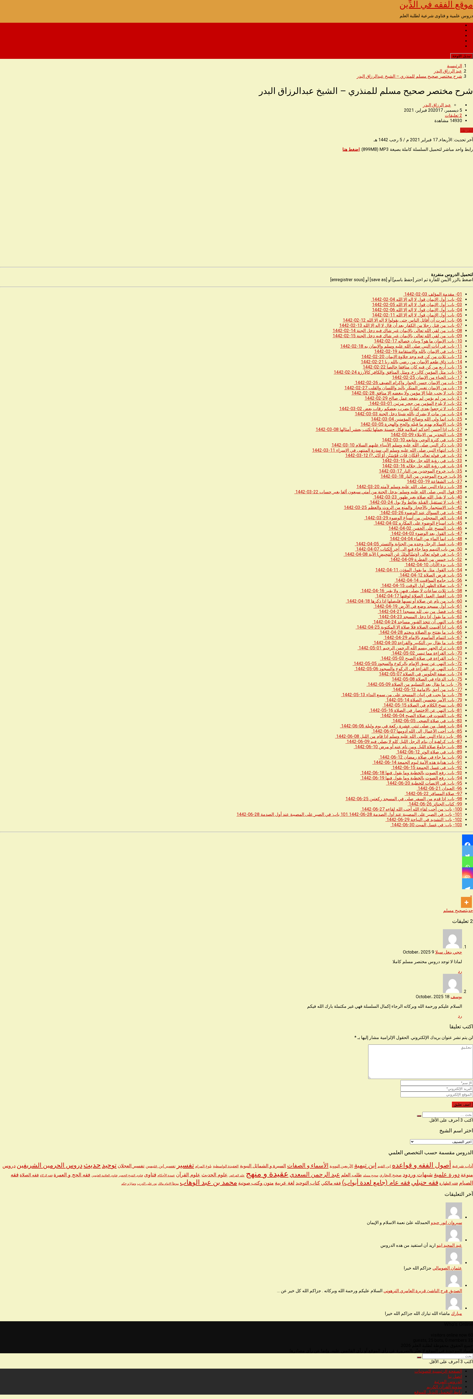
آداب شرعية (462, 1166)
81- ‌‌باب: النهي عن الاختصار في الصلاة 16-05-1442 (415, 710)
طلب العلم (351, 1175)
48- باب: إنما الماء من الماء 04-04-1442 (426, 538)
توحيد (109, 1165)
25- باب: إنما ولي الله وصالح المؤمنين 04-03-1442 (416, 419)
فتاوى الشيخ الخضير (131, 1175)
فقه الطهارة (448, 1183)
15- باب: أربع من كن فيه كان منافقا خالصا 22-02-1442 (412, 367)
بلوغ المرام (203, 1166)
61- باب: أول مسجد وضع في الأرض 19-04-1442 (417, 606)
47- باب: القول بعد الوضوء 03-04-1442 (426, 533)
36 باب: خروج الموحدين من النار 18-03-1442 (421, 476)
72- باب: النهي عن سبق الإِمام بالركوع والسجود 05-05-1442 (407, 663)
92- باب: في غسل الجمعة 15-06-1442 (426, 767)
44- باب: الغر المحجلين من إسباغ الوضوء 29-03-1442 (413, 517)
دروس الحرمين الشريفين (49, 1165)
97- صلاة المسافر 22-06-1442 (433, 793)
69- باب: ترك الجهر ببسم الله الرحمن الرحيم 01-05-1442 (409, 647)
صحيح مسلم (454, 910)
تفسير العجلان (131, 1165)
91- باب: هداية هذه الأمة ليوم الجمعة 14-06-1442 (417, 762)
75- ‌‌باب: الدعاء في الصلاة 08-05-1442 (427, 679)
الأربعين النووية (341, 1166)
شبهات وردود (418, 1174)
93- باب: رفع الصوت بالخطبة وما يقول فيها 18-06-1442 (411, 772)
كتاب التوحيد (308, 1183)
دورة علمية (447, 1174)
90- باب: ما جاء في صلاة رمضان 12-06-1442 (420, 757)
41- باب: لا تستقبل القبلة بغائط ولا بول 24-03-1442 (415, 502)
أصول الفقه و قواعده (421, 1165)
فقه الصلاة (29, 1175)
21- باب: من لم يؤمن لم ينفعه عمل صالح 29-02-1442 (413, 398)
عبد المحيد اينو (449, 1245)
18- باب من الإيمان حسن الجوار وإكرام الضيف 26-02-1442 (408, 382)
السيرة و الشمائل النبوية (263, 1165)
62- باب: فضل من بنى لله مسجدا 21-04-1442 (420, 611)
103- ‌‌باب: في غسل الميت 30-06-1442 (426, 824)
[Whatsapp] (467, 861)
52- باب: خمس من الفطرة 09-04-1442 (425, 559)
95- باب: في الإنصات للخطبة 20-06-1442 (424, 783)
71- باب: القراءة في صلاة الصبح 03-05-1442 (421, 658)
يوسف (456, 996)
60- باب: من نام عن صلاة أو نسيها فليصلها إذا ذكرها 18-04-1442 (404, 601)
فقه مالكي (331, 1183)
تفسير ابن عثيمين (160, 1166)
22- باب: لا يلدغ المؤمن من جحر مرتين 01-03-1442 (415, 403)
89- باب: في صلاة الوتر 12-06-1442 (429, 752)
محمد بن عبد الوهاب (208, 1182)
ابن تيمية (365, 1165)
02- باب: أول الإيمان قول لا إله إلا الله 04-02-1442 (416, 299)
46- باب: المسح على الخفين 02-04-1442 (425, 528)
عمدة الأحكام (166, 1175)
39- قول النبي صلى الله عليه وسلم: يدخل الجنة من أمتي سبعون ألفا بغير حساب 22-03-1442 (378, 491)
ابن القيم (384, 1166)
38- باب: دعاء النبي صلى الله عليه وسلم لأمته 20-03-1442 (409, 486)
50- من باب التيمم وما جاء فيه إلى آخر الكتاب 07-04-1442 (408, 549)
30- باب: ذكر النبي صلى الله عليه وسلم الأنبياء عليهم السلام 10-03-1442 (396, 445)
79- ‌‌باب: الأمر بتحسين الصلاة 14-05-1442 (423, 700)
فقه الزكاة (46, 1175)
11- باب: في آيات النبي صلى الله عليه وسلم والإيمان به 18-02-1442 (401, 346)
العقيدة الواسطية (226, 1166)
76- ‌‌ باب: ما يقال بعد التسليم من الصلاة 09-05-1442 (414, 684)
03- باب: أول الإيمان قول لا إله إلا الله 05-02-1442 (417, 304)
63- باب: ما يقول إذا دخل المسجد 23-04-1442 (420, 616)
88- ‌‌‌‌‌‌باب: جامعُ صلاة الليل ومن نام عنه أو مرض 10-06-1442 (408, 746)
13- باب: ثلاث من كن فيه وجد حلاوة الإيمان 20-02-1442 (411, 356)
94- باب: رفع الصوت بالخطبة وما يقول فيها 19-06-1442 (411, 778)
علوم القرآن (188, 1175)
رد (460, 971)
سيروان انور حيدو (446, 1222)
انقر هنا (466, 130)
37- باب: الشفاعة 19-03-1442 (434, 481)
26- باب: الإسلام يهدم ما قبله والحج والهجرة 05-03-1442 (411, 424)
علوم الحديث (214, 1175)
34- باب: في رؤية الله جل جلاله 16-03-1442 (422, 465)
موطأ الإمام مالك (168, 1183)
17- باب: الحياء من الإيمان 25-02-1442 (427, 377)
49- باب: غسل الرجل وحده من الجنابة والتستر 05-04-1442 (408, 543)
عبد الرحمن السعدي (315, 1174)
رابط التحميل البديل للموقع (438, 46)
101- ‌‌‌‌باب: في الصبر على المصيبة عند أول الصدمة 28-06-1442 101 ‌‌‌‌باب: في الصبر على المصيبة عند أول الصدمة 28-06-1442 (349, 814)
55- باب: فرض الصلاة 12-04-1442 (430, 575)
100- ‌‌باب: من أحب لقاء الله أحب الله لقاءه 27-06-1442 (411, 809)
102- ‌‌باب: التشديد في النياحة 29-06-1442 (423, 819)
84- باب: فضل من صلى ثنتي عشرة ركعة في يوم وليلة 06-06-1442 (401, 726)
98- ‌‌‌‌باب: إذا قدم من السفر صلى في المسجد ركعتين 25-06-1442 (403, 798)
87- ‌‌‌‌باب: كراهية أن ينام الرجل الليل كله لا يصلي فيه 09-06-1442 (403, 741)
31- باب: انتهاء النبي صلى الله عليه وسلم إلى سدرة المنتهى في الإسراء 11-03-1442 (387, 450)
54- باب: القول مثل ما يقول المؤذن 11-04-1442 (418, 569)
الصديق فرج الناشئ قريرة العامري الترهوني (422, 1290)
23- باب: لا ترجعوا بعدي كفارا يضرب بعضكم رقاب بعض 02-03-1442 (400, 408)
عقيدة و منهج (267, 1173)
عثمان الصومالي (447, 1268)
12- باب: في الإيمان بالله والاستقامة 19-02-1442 (418, 351)
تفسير (185, 1165)
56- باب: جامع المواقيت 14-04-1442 (428, 580)
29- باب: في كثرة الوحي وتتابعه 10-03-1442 (422, 439)
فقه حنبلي (424, 1182)
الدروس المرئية (448, 35)
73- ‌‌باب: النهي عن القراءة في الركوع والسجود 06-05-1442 (408, 668)
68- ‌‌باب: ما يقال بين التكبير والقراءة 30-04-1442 (417, 642)
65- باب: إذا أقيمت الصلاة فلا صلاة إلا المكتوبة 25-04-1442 (409, 627)
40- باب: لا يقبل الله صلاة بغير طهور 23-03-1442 (417, 497)
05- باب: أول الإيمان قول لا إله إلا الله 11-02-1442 (417, 315)
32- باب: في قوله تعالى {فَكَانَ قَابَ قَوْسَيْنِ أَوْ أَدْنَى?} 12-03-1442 (403, 455)
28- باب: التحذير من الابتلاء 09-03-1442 (426, 434)
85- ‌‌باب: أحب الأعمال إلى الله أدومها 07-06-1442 (416, 731)
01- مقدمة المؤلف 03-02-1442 (432, 294)
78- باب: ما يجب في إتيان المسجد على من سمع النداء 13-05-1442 (401, 694)
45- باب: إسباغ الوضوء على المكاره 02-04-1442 (418, 523)
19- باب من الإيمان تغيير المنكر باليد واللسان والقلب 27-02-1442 (403, 387)
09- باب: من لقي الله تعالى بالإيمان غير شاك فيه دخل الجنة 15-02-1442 (397, 335)
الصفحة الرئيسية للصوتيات (438, 25)
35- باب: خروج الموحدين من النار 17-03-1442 (420, 471)
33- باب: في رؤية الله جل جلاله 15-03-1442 (422, 460)
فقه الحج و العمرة (72, 1175)
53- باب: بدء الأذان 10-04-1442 (433, 564)
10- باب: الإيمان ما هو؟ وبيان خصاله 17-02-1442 (418, 341)
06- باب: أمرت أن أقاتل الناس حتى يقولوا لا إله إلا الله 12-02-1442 (402, 320)
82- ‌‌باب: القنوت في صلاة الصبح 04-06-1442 (421, 715)
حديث (469, 910)
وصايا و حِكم (128, 1183)
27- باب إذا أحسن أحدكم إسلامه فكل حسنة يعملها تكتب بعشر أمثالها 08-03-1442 (389, 429)
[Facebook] (467, 839)
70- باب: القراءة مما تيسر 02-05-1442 (426, 653)
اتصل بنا (455, 30)
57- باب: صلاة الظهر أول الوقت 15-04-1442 (421, 585)
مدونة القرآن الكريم (444, 41)
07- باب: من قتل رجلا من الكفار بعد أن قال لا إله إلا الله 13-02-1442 (400, 325)
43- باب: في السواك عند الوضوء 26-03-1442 (420, 512)
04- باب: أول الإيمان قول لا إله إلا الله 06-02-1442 (417, 309)
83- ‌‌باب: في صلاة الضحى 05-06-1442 (426, 720)
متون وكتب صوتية (256, 1183)
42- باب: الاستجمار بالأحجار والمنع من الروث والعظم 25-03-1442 (403, 507)
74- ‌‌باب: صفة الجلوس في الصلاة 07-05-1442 (420, 674)
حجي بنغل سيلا (448, 952)
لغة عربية (285, 1183)
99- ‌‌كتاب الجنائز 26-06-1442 (435, 804)
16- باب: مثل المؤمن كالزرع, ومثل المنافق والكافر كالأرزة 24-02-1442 (398, 372)
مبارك (456, 1313)
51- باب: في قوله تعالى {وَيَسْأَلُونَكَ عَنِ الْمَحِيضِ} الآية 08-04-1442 (403, 554)
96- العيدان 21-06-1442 (439, 788)
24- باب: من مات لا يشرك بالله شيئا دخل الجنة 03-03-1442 (408, 413)
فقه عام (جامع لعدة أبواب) (376, 1182)
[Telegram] (467, 883)
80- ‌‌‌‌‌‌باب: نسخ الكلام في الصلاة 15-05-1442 (422, 705)
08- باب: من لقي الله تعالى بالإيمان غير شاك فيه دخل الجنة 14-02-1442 (397, 330)
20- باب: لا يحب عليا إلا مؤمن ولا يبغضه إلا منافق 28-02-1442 (406, 393)
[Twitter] (467, 850)
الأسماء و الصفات (307, 1165)
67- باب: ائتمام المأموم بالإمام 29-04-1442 (422, 637)
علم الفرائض (237, 1175)
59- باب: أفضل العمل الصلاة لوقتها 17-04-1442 (418, 595)
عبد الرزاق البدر (437, 105)
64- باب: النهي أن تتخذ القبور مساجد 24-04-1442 (417, 621)
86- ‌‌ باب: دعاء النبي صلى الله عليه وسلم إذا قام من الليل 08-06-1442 (398, 736)
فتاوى (150, 1174)
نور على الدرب (147, 1183)
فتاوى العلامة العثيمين (104, 1175)
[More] (466, 898)
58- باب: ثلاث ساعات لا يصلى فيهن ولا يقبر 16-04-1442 (411, 590)
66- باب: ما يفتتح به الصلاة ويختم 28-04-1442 (420, 632)
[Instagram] (467, 872)
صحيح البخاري (390, 1175)
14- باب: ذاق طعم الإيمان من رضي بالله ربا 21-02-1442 (411, 361)
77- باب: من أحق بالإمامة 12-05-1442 (427, 689)
